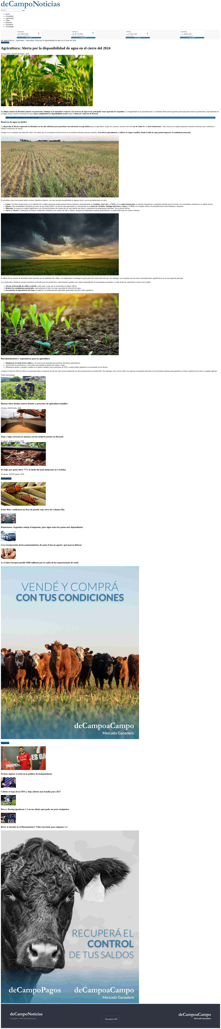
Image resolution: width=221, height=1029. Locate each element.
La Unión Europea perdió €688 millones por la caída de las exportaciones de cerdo (40, 562)
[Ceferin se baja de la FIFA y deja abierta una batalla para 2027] (8, 787)
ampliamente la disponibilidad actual (53, 114)
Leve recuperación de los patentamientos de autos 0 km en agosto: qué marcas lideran (41, 545)
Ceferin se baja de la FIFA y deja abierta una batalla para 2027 (31, 791)
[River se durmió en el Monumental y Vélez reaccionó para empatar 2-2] (8, 822)
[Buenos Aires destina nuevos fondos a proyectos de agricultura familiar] (23, 399)
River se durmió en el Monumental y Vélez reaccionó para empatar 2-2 (34, 827)
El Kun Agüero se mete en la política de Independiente (26, 774)
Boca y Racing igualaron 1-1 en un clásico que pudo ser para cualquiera (35, 809)
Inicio (8, 14)
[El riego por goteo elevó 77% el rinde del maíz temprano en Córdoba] (23, 465)
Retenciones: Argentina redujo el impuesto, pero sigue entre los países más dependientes (42, 527)
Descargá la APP (111, 1019)
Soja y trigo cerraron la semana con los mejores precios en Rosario (32, 436)
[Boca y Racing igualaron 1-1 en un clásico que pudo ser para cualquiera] (8, 805)
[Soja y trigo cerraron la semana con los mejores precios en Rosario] (23, 432)
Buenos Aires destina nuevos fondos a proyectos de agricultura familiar (34, 403)
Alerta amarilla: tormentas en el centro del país (22, 118)
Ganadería (9, 24)
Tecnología (10, 27)
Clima (8, 20)
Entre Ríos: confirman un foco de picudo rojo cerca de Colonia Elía (32, 509)
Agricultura (10, 18)
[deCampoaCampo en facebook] (110, 1012)
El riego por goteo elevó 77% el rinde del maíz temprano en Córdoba (33, 469)
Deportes (9, 22)
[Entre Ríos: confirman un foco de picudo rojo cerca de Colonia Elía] (23, 505)
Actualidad (9, 16)
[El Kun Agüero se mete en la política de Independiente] (23, 769)
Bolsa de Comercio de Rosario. (86, 114)
